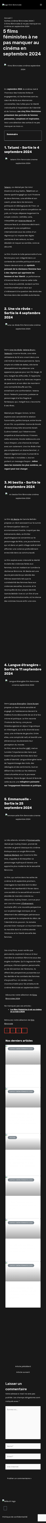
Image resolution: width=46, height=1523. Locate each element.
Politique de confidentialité (14, 1517)
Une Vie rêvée (15, 350)
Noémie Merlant (11, 855)
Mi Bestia (15, 519)
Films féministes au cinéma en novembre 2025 (21, 1074)
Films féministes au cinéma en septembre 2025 (22, 1205)
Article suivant (23, 1372)
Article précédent (23, 1366)
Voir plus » (13, 1084)
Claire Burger (33, 703)
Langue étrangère (17, 703)
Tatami (7, 187)
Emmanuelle (34, 840)
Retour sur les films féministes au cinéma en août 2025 (22, 1248)
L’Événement (27, 903)
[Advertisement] (23, 634)
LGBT (28, 748)
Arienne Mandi (25, 220)
